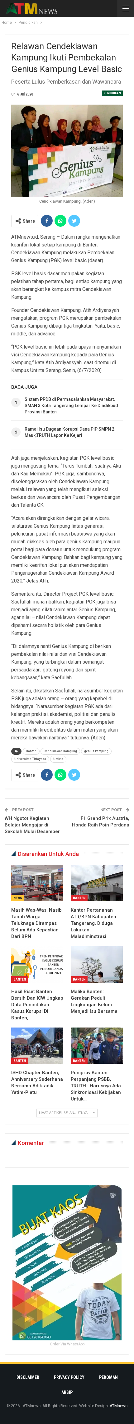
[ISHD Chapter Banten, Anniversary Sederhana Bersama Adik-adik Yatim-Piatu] (37, 1046)
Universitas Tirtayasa (30, 759)
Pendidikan (112, 93)
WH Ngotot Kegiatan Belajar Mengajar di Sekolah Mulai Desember (32, 825)
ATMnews (118, 1405)
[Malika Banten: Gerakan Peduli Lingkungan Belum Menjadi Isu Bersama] (97, 964)
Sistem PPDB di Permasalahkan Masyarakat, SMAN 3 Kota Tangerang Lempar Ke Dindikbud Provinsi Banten (71, 405)
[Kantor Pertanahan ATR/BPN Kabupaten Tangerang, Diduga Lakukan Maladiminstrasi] (97, 883)
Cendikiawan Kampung (60, 751)
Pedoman (108, 1377)
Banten (31, 751)
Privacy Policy (69, 1377)
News (17, 898)
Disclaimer (28, 1377)
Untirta (58, 759)
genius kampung (96, 751)
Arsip (67, 1392)
